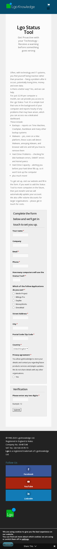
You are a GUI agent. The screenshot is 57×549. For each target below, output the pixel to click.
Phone (16, 262)
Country (17, 345)
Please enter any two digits (26, 395)
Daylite (19, 300)
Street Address (20, 313)
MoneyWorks (21, 304)
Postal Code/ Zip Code (23, 334)
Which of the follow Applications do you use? (28, 288)
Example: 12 (17, 404)
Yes (17, 377)
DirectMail (20, 307)
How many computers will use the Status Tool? (28, 274)
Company (17, 241)
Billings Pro (20, 297)
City (15, 324)
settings (25, 539)
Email (16, 251)
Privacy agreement (22, 355)
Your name (18, 231)
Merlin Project (21, 293)
